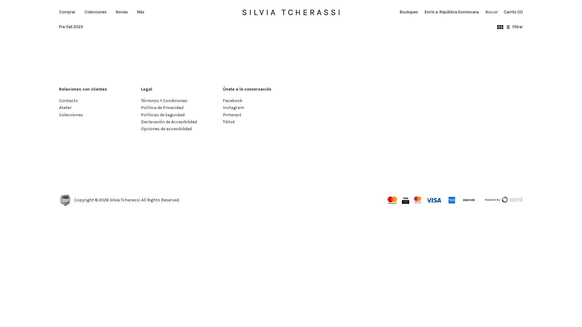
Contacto (68, 100)
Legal (146, 89)
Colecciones (96, 12)
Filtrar (518, 27)
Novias (122, 12)
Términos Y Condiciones (164, 100)
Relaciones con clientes (83, 89)
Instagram (233, 107)
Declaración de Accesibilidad (169, 121)
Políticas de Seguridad (163, 114)
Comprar (67, 12)
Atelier (65, 107)
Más (140, 12)
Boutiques (409, 12)
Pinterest (232, 114)
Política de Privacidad (162, 107)
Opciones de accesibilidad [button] (166, 128)
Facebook (232, 100)
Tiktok (229, 121)
